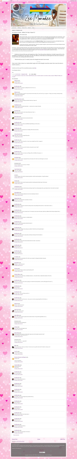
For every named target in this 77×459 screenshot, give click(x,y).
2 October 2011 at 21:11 (18, 253)
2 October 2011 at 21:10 (18, 247)
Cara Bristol (16, 157)
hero (24, 75)
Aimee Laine (16, 309)
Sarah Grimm (16, 116)
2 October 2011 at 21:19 (18, 271)
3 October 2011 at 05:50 (18, 361)
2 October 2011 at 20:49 (18, 201)
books (16, 75)
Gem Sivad (16, 110)
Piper (15, 345)
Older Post (62, 439)
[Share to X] (33, 74)
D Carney (16, 268)
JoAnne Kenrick (17, 134)
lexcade (15, 180)
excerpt (22, 75)
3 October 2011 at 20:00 (18, 421)
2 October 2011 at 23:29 (18, 312)
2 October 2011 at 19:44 (18, 125)
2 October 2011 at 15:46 (18, 95)
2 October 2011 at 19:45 (18, 136)
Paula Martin (16, 262)
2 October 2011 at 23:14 (18, 306)
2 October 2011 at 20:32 (18, 183)
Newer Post (14, 439)
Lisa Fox (16, 351)
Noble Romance (31, 75)
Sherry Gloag (16, 332)
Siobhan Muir (16, 198)
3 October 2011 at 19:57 (18, 374)
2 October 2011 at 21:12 (18, 259)
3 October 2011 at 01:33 (18, 323)
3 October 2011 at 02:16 (18, 336)
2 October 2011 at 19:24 (18, 113)
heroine (27, 75)
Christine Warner (17, 274)
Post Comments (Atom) (20, 441)
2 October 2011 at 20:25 (18, 177)
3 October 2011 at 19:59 (18, 409)
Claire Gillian (16, 315)
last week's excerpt (43, 49)
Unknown (16, 80)
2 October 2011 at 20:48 (18, 195)
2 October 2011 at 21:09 (18, 230)
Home (38, 439)
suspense (52, 75)
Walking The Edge (58, 75)
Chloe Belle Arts (18, 448)
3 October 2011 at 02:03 (18, 329)
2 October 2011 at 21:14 (18, 265)
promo (36, 75)
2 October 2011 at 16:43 (18, 107)
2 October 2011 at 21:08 (18, 212)
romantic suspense (40, 75)
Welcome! (14, 27)
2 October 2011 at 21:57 (18, 300)
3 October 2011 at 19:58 (18, 392)
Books (29, 27)
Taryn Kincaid (16, 169)
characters (19, 75)
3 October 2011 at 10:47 (18, 368)
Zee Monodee (16, 86)
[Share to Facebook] (34, 74)
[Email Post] (29, 74)
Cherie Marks (16, 192)
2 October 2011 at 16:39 (18, 101)
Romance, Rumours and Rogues (20, 357)
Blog (33, 27)
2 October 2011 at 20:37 (18, 189)
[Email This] (31, 74)
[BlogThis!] (32, 74)
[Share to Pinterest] (35, 74)
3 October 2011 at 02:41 (18, 342)
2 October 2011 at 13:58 (18, 83)
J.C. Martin (16, 256)
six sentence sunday (47, 75)
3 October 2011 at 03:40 (18, 348)
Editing (19, 27)
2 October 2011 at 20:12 (18, 160)
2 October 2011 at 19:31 (18, 119)
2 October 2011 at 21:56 (18, 294)
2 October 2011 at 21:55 (18, 288)
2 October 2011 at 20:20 (18, 171)
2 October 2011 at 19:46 (18, 148)
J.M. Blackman (17, 186)
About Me (24, 27)
